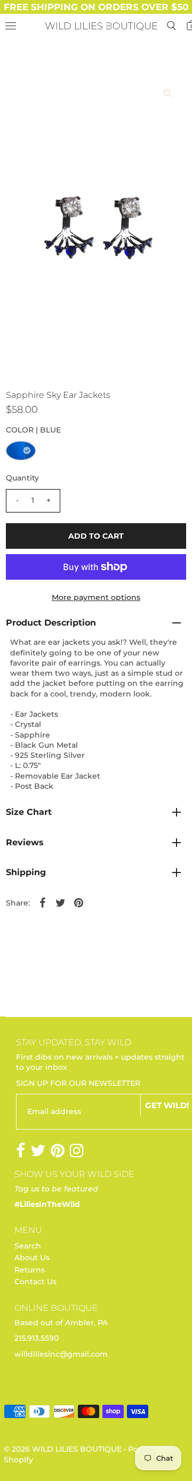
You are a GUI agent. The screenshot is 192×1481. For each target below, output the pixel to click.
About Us (32, 1257)
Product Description (51, 623)
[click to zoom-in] (167, 93)
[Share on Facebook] (43, 902)
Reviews (25, 842)
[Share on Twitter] (61, 902)
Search (27, 1246)
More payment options (96, 597)
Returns (29, 1270)
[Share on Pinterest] (79, 902)
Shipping (26, 872)
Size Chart (29, 812)
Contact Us (35, 1281)
